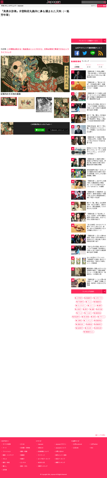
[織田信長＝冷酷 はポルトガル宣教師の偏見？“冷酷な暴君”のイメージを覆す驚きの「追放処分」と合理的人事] (78, 272)
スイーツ (92, 305)
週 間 (88, 66)
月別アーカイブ (60, 459)
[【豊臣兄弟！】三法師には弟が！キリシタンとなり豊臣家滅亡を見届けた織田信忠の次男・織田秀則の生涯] (78, 97)
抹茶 (94, 317)
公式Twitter (85, 53)
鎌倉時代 (98, 324)
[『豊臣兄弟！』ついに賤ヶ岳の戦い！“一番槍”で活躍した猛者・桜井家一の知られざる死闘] (78, 283)
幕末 (86, 309)
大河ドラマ (98, 298)
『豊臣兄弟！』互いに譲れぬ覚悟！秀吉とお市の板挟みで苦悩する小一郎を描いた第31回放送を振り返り (96, 238)
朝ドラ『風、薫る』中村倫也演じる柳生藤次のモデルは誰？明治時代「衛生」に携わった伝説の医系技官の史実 (96, 118)
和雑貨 (22, 455)
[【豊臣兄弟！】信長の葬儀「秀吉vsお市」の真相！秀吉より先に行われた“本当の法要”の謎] (78, 141)
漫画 (92, 309)
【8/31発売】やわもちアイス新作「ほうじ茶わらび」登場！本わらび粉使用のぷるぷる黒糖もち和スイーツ (96, 227)
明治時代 (77, 317)
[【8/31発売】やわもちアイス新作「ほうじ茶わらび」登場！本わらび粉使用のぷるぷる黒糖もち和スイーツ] (78, 228)
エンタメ (23, 462)
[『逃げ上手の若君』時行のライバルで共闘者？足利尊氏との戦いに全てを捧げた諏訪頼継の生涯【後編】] (78, 250)
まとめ (22, 444)
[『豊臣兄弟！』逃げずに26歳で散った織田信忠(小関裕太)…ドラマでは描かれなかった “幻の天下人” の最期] (78, 184)
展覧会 (90, 324)
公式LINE (93, 53)
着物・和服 (23, 451)
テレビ (80, 313)
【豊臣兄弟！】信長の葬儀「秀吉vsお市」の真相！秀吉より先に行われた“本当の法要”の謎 (96, 140)
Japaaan (53, 2)
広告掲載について (43, 451)
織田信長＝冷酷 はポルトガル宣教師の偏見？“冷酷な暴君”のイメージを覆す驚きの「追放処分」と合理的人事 (96, 271)
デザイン (102, 317)
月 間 (100, 66)
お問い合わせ (59, 451)
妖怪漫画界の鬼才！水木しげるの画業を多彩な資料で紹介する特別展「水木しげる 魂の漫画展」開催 (96, 173)
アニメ (89, 302)
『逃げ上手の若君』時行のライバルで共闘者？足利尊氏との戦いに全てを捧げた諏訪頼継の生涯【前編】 (96, 107)
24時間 (76, 66)
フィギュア (88, 320)
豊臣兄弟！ (80, 324)
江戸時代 (79, 298)
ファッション (7, 451)
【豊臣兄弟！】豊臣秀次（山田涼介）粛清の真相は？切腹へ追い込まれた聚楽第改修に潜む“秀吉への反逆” (96, 194)
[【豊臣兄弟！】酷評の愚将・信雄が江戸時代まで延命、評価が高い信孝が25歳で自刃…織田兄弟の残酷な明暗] (78, 162)
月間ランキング (42, 466)
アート (5, 448)
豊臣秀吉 (98, 320)
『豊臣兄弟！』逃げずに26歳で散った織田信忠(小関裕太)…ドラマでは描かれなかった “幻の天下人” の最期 (96, 183)
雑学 (100, 305)
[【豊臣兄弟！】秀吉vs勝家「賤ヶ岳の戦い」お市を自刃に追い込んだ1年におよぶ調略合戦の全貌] (78, 75)
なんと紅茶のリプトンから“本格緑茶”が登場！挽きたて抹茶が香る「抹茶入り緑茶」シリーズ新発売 (96, 260)
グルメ (5, 459)
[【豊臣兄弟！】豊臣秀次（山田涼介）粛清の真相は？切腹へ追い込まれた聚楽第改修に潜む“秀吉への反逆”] (78, 195)
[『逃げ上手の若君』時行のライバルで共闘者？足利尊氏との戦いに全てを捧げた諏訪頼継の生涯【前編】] (78, 108)
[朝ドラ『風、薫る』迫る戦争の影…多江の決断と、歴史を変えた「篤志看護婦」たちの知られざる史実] (78, 206)
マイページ (41, 455)
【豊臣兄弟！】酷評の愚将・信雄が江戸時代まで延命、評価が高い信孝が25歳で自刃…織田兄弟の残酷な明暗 (96, 162)
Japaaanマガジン (60, 444)
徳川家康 (86, 317)
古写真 (5, 470)
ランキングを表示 (88, 291)
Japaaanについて (60, 448)
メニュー (2, 2)
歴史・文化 (23, 466)
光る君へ (89, 328)
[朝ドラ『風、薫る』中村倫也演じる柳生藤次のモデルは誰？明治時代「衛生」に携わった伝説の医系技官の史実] (78, 119)
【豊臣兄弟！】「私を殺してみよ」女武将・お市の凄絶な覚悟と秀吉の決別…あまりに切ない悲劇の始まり (96, 216)
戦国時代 (89, 298)
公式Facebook (77, 53)
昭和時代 (80, 328)
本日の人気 (41, 462)
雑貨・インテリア (8, 455)
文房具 (79, 320)
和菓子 (22, 459)
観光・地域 (6, 462)
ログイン (94, 6)
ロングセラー (81, 305)
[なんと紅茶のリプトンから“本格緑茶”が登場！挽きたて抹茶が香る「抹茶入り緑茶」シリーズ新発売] (78, 261)
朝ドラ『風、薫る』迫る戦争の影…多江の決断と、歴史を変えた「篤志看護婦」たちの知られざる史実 (96, 205)
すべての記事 (7, 444)
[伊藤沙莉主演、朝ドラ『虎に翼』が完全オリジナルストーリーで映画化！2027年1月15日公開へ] (78, 130)
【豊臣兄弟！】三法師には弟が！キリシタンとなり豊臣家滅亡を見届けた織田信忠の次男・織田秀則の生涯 (96, 96)
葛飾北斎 (98, 328)
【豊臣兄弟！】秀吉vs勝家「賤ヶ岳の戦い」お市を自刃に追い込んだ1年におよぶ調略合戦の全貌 (96, 74)
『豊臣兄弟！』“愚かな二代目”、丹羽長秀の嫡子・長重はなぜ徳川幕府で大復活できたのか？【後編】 (96, 85)
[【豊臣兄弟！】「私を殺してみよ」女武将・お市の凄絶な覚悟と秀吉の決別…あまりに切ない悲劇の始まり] (78, 217)
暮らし (5, 466)
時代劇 (100, 309)
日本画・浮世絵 (25, 448)
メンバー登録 (102, 6)
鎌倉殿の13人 (89, 332)
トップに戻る (101, 435)
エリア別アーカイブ (44, 459)
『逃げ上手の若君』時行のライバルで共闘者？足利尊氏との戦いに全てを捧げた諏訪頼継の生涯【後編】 (96, 249)
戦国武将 (98, 302)
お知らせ (40, 448)
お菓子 (79, 309)
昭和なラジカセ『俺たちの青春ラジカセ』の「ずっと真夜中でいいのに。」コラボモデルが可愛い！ (96, 151)
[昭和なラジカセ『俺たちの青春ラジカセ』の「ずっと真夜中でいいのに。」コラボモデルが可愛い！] (78, 152)
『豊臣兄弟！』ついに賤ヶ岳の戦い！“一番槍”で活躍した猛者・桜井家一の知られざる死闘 (96, 282)
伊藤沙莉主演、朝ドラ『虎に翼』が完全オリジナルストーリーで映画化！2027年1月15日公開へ (96, 129)
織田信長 (98, 313)
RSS (100, 53)
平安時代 (81, 302)
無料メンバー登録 (60, 455)
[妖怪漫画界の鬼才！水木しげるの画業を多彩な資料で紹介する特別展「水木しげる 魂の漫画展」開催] (78, 173)
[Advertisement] (18, 32)
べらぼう (89, 313)
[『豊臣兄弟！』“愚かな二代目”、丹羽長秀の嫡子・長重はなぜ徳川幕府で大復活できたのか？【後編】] (78, 86)
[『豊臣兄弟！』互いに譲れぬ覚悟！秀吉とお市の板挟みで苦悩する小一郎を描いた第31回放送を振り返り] (78, 239)
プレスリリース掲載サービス (88, 41)
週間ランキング (60, 462)
